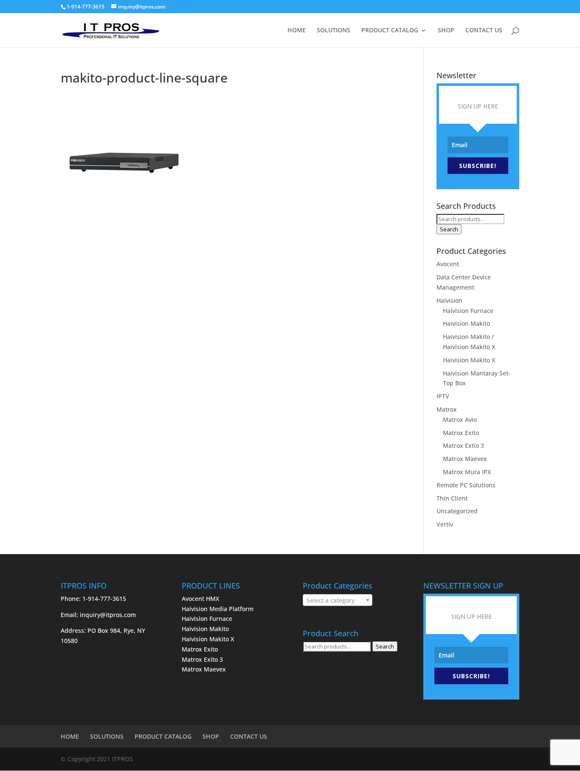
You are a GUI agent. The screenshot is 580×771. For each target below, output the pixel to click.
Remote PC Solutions (466, 485)
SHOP (446, 30)
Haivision (449, 300)
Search (449, 229)
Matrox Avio (460, 419)
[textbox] (337, 600)
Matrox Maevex (465, 459)
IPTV (442, 396)
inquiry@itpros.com (108, 615)
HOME (296, 30)
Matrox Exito (461, 433)
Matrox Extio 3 (463, 445)
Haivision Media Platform (217, 609)
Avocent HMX (200, 599)
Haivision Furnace (468, 311)
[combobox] (337, 600)
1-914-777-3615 (85, 6)
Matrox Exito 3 (202, 659)
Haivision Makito (466, 323)
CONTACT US (483, 30)
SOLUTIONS (333, 30)
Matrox (446, 409)
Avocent (447, 264)
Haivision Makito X (469, 360)
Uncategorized (457, 511)
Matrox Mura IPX (467, 472)
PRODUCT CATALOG (389, 30)
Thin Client (451, 498)
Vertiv (444, 524)
